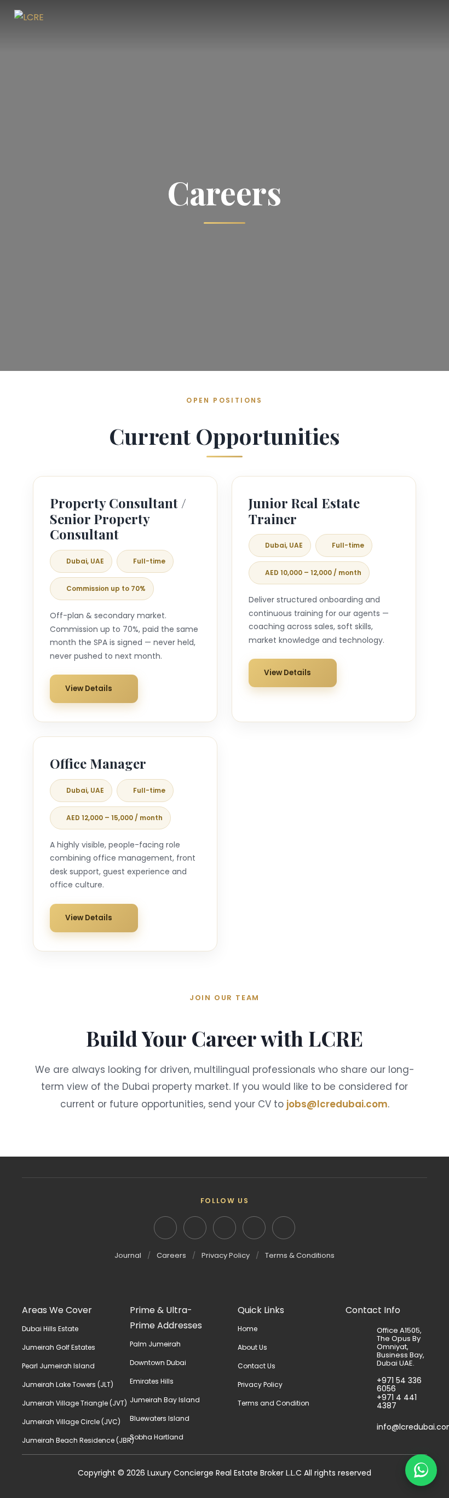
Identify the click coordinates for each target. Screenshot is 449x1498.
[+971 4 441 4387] (361, 1401)
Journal (127, 1255)
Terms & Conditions (300, 1255)
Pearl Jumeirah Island (58, 1366)
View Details (88, 688)
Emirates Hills (152, 1381)
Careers (171, 1255)
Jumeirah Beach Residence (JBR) (78, 1440)
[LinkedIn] (165, 1227)
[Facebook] (224, 1227)
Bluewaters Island (159, 1418)
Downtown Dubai (158, 1362)
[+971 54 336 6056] (361, 1385)
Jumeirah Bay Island (165, 1399)
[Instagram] (194, 1227)
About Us (252, 1347)
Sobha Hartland (156, 1437)
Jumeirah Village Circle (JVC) (71, 1421)
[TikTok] (283, 1227)
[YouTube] (254, 1227)
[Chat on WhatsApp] (421, 1470)
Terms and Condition (273, 1403)
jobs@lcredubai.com (337, 1104)
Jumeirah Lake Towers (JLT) (67, 1384)
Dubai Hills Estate (50, 1328)
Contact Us (256, 1366)
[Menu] (427, 26)
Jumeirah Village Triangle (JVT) (74, 1403)
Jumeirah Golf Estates (58, 1347)
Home (247, 1328)
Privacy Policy (226, 1255)
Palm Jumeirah (155, 1344)
